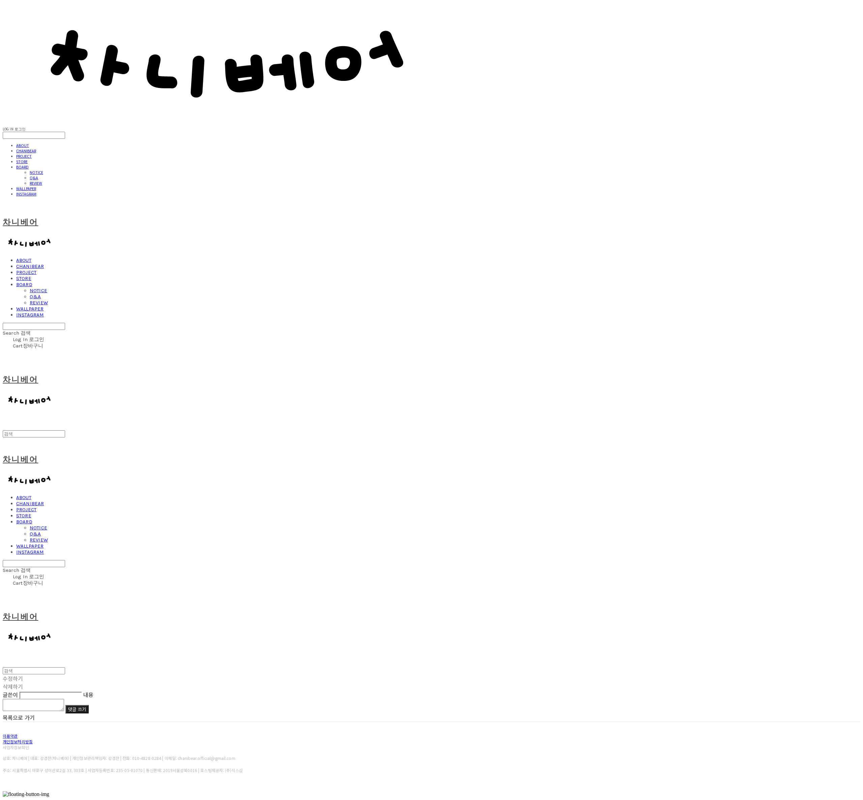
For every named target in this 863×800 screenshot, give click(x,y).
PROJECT (24, 156)
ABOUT (22, 145)
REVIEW (36, 183)
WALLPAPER (26, 188)
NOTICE (36, 172)
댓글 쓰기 (77, 709)
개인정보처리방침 (18, 741)
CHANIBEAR (26, 150)
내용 (88, 694)
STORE (22, 161)
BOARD (22, 167)
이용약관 (10, 736)
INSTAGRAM (26, 193)
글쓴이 (10, 694)
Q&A (34, 177)
